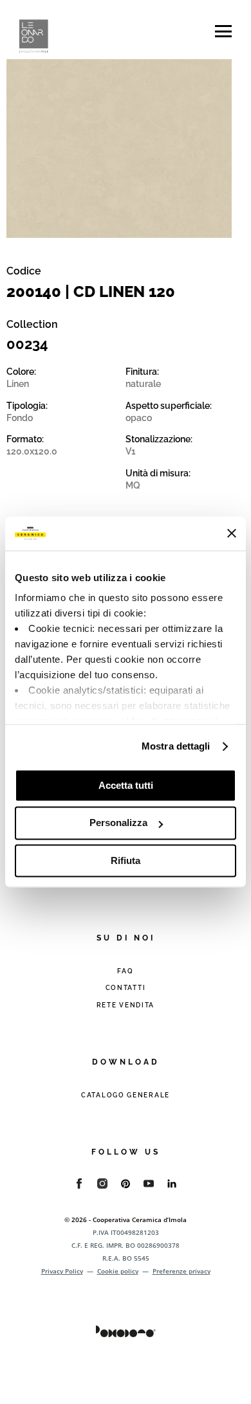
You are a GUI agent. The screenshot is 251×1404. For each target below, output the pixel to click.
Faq (125, 971)
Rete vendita (125, 1005)
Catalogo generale (125, 1095)
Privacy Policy (62, 1270)
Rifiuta (125, 860)
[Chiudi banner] (231, 533)
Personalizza (118, 823)
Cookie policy (117, 1270)
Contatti (126, 987)
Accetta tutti (125, 785)
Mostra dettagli (176, 746)
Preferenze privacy (181, 1270)
